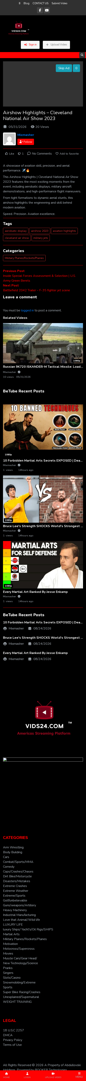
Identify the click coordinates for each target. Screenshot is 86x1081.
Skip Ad (63, 68)
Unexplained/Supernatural (21, 997)
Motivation (10, 944)
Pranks (8, 968)
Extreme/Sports (14, 895)
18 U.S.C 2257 (13, 1030)
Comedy (8, 866)
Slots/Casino (12, 977)
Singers (8, 973)
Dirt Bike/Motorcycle (17, 876)
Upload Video (59, 44)
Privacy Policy (12, 1040)
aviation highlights (64, 231)
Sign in (33, 44)
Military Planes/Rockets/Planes (24, 258)
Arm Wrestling (13, 847)
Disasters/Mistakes (16, 881)
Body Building (12, 852)
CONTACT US (40, 3)
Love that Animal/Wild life (21, 920)
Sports (7, 987)
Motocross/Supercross (19, 949)
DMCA (8, 1035)
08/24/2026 (42, 628)
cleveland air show (17, 238)
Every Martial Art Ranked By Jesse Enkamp (35, 592)
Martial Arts (11, 934)
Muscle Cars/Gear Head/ (20, 958)
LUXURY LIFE (13, 924)
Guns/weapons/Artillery (19, 905)
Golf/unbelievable (15, 900)
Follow (27, 142)
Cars (6, 857)
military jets (40, 238)
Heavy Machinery (15, 910)
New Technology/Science (20, 963)
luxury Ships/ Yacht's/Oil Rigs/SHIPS (28, 929)
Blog (26, 3)
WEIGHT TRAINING (17, 1002)
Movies (8, 953)
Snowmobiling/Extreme (19, 982)
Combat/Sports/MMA (18, 862)
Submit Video (59, 3)
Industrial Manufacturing (19, 915)
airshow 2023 (39, 231)
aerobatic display (16, 231)
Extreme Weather (15, 891)
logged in (27, 310)
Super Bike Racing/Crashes (21, 992)
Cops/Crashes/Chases (18, 871)
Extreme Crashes (15, 886)
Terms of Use (12, 1045)
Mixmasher (25, 135)
